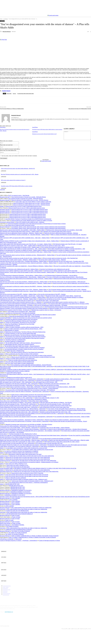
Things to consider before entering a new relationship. (20, 358)
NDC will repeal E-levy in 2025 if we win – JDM (45, 382)
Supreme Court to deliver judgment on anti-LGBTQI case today (60, 270)
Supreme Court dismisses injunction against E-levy (49, 380)
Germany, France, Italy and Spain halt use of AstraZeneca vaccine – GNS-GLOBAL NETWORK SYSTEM (26, 496)
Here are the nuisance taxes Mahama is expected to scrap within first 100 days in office (23, 303)
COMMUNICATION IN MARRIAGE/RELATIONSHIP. (18, 529)
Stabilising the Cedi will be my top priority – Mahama (52, 299)
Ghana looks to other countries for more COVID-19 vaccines (27, 473)
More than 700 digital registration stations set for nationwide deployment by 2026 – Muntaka (19, 174)
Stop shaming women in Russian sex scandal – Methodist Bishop (28, 197)
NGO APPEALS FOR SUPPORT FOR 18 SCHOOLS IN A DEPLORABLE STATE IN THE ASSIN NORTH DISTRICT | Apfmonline (32, 413)
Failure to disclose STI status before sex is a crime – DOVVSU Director (29, 200)
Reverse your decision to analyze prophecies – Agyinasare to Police (63, 419)
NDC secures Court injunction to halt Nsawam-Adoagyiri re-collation (65, 297)
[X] (86, 14)
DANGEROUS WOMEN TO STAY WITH (21, 490)
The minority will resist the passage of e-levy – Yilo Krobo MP (53, 404)
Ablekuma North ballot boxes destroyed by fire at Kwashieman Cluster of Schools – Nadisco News (26, 278)
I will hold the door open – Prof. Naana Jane (47, 300)
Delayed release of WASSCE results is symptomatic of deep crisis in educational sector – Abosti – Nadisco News (29, 241)
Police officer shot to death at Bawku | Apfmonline (13, 401)
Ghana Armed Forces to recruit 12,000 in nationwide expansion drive (23, 206)
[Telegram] (33, 35)
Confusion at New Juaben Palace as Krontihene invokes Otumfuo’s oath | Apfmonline (23, 410)
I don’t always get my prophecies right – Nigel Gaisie (21, 311)
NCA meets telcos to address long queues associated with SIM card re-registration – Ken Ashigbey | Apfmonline (30, 430)
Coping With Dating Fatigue (13, 372)
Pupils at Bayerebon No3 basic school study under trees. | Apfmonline (18, 407)
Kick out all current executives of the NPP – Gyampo (52, 294)
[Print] (28, 35)
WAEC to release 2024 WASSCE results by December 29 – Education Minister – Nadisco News (24, 234)
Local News (5, 18)
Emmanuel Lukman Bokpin (7, 222)
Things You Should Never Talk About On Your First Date (20, 322)
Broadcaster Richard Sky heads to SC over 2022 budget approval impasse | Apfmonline (23, 445)
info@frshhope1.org (9, 611)
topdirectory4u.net (5, 460)
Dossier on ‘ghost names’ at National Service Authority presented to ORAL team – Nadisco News (25, 252)
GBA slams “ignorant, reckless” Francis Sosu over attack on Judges (28, 396)
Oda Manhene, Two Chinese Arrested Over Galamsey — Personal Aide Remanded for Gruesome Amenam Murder (24, 578)
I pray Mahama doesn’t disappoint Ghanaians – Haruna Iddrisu (60, 275)
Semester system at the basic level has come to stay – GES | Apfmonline (19, 412)
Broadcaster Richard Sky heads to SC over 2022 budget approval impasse (67, 445)
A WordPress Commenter (7, 539)
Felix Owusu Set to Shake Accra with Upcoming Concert (20, 225)
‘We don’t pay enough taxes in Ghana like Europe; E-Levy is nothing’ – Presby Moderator (34, 388)
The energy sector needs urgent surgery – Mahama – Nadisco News (18, 259)
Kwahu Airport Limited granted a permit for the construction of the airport (31, 394)
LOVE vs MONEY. (15, 498)
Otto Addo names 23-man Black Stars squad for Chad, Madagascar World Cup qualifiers (19, 573)
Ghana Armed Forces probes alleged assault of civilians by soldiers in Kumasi (31, 220)
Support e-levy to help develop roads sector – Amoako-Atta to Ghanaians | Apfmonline (23, 429)
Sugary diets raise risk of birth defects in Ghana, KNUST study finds (33, 201)
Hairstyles (2, 509)
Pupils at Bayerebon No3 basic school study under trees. (54, 407)
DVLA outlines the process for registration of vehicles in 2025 (57, 247)
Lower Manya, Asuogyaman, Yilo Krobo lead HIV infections (55, 446)
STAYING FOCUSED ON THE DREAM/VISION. (17, 510)
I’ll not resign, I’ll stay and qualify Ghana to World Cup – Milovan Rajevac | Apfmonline (23, 409)
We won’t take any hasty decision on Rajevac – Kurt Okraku (56, 402)
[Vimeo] (88, 14)
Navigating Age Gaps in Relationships (14, 350)
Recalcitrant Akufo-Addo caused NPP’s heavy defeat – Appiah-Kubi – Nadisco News (22, 296)
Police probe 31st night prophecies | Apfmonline (13, 426)
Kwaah (2, 206)
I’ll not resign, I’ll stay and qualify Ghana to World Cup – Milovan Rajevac (66, 409)
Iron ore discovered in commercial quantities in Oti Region (55, 438)
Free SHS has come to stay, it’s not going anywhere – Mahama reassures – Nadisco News (23, 281)
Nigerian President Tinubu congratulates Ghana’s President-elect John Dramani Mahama (24, 308)
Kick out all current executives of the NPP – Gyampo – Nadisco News (18, 294)
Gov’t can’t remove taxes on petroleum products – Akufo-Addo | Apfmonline (20, 387)
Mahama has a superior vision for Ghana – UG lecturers (15, 310)
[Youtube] (90, 14)
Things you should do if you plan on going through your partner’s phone (32, 318)
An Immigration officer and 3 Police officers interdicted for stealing (29, 399)
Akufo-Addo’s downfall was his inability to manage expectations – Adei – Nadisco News (23, 249)
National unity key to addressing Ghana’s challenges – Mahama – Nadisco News (21, 233)
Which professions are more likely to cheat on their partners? (21, 354)
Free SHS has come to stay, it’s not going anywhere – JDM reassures (67, 281)
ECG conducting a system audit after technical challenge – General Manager (31, 365)
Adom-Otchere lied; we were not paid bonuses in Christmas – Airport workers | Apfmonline (24, 421)
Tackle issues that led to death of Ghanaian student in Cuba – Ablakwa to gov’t (26, 479)
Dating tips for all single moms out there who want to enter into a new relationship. (31, 456)
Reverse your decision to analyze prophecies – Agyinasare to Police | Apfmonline (21, 419)
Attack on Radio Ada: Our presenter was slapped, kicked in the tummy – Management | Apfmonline (26, 416)
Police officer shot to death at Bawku (38, 401)
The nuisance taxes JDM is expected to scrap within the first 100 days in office (68, 303)
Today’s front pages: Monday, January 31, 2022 (46, 398)
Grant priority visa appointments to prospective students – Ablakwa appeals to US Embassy (34, 462)
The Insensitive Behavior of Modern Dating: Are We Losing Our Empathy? (25, 347)
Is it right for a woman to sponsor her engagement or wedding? (21, 451)
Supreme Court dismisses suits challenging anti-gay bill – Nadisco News (19, 269)
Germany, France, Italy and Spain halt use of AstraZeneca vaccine (72, 496)
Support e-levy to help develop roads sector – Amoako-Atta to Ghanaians (67, 429)
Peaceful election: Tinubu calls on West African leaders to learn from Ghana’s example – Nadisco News (27, 272)
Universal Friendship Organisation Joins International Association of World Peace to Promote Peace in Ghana (36, 223)
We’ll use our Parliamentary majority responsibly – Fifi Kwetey (16, 305)
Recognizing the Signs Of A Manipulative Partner (80, 108)
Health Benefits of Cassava (12, 325)
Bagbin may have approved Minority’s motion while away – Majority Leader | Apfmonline (23, 440)
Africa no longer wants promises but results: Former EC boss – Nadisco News (20, 258)
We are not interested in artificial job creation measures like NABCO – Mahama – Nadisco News (25, 286)
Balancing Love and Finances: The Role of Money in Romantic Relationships (25, 332)
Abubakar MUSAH (5, 209)
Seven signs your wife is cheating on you (16, 463)
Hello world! (18, 539)
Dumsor (14, 93)
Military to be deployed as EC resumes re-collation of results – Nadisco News (20, 250)
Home (1, 18)
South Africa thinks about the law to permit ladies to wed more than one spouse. (26, 474)
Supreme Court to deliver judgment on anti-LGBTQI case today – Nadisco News (21, 270)
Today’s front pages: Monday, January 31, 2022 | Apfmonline (16, 398)
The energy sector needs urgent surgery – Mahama (52, 259)
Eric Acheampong (4, 503)
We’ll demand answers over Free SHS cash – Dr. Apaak (67, 244)
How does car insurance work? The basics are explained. (20, 313)
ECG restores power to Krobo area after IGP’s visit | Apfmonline (17, 443)
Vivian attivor (3, 434)
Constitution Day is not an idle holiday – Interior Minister (54, 427)
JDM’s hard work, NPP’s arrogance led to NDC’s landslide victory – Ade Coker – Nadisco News (24, 238)
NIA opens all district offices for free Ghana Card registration (27, 352)
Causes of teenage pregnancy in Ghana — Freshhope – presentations (18, 540)
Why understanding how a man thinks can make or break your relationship (31, 507)
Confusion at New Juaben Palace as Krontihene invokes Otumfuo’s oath (66, 410)
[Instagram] (84, 14)
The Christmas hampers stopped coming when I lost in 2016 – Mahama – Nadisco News (23, 289)
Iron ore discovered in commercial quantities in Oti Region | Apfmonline (19, 438)
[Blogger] (1, 618)
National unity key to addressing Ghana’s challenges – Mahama (61, 233)
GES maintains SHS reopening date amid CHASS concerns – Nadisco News (19, 231)
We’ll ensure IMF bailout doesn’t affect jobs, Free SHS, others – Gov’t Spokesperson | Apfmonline (26, 374)
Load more (2, 189)
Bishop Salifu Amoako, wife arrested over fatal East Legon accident (38, 314)
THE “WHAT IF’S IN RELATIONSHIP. (20, 531)
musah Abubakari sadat (6, 468)
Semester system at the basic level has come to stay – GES (55, 412)
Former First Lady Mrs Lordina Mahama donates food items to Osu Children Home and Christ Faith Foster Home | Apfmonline (33, 435)
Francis (2, 313)
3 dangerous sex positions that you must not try (19, 377)
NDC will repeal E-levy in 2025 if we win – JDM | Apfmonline (15, 382)
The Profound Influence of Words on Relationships (12, 108)
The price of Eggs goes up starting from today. (46, 385)
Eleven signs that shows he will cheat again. (18, 467)
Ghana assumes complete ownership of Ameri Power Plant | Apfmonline (19, 405)
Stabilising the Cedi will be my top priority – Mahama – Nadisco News (18, 299)
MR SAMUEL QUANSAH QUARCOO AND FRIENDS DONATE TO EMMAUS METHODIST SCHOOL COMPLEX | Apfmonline (31, 369)
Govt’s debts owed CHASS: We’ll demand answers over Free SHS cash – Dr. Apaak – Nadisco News (25, 244)
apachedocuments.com (6, 471)
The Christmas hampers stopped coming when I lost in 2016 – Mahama (67, 289)
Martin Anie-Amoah (5, 523)
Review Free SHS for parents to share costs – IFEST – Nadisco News (18, 245)
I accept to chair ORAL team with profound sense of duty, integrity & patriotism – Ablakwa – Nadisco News (28, 263)
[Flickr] (8, 618)
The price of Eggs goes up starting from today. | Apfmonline (16, 385)
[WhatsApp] (23, 35)
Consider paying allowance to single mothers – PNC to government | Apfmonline (21, 379)
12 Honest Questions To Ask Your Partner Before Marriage (20, 333)
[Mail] (14, 122)
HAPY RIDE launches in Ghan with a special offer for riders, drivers (61, 441)
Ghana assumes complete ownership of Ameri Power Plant (56, 405)
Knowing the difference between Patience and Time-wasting (21, 319)
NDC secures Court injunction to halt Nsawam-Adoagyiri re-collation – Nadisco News (22, 297)
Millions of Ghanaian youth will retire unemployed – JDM (54, 383)
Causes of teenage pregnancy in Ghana (49, 540)
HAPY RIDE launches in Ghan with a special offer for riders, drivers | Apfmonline (21, 441)
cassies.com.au (4, 456)
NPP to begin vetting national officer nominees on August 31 (13, 180)
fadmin (2, 319)
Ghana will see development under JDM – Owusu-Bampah (24, 316)
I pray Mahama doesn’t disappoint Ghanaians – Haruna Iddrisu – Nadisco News (21, 275)
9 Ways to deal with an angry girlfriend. (15, 478)
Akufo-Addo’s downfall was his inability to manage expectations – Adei (66, 249)
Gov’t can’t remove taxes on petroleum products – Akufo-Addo (58, 387)
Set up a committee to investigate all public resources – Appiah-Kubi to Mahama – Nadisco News (25, 291)
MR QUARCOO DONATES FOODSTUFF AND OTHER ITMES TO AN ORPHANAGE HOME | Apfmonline (26, 366)
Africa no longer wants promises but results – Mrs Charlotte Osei (60, 258)
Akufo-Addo (9, 93)
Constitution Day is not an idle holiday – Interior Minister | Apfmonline (19, 427)
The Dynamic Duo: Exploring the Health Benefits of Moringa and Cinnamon (25, 336)
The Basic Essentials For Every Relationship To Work (23, 434)
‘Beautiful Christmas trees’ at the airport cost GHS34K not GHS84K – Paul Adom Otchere (28, 424)
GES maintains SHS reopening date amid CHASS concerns (56, 231)
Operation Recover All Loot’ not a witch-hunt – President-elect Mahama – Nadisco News (23, 261)
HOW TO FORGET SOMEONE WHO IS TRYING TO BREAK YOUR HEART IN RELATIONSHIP (35, 536)
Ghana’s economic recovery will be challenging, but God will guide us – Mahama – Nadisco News (25, 283)
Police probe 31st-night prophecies (37, 426)
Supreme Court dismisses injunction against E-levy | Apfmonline (17, 380)
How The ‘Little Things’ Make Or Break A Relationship (19, 361)
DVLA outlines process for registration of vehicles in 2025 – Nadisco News (19, 247)
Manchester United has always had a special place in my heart (21, 452)
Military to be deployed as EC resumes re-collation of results (59, 250)
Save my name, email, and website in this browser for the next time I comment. (19, 155)
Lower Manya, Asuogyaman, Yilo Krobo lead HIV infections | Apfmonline (19, 446)
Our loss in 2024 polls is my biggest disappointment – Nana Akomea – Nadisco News (22, 277)
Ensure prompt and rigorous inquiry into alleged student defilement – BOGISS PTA (18, 168)
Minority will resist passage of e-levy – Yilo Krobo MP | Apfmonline (18, 404)
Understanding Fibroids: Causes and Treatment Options (19, 344)
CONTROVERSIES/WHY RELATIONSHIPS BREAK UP (19, 514)
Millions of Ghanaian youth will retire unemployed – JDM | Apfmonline (18, 383)
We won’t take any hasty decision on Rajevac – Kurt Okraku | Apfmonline (19, 402)
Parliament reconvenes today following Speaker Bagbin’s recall (44, 133)
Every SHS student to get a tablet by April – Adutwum (30, 222)
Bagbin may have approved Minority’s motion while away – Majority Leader (69, 440)
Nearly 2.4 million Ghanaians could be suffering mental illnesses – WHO (24, 327)
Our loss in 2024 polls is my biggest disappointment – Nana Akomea (65, 277)
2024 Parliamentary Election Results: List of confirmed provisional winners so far (21, 307)
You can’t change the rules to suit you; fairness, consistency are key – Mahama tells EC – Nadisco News (27, 255)
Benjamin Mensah (7, 31)
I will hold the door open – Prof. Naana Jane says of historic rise (17, 300)
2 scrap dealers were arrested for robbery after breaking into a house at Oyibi (26, 448)
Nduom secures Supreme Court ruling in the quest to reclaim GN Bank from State (33, 357)
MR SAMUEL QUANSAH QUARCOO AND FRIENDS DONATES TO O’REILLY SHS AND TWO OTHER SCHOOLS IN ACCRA (45, 468)
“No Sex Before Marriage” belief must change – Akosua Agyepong (23, 343)
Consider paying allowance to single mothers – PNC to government (63, 379)
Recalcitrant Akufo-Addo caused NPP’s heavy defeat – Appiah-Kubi (63, 296)
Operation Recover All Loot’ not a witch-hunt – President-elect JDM (66, 261)
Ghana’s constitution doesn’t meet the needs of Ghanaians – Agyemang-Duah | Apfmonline (24, 391)
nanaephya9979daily (5, 318)
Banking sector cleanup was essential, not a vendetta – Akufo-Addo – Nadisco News (22, 230)
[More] (38, 35)
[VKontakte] (16, 618)
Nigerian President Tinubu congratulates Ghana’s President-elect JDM (68, 308)
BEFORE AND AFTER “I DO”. (12, 484)
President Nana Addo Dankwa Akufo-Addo (25, 93)
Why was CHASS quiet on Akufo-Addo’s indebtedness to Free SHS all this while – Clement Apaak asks (22, 567)
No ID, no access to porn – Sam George (18, 195)
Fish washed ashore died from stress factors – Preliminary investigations (28, 482)
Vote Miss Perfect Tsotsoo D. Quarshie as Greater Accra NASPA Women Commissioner (28, 219)
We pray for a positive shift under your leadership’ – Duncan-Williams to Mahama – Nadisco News (26, 266)
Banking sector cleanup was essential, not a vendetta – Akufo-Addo (64, 230)
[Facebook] (82, 14)
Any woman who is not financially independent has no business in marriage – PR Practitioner (30, 390)
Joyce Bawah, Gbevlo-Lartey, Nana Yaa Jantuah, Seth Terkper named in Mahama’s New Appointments (38, 227)
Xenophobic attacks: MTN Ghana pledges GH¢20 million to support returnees (47, 129)
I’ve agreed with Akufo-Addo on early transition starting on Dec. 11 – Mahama (20, 302)
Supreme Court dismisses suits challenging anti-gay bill (54, 269)
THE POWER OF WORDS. (17, 525)
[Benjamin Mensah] (1, 31)
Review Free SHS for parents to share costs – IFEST (51, 245)
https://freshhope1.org (15, 117)
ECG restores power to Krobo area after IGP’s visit (49, 443)
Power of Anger (15, 515)
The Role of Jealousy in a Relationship (15, 339)
